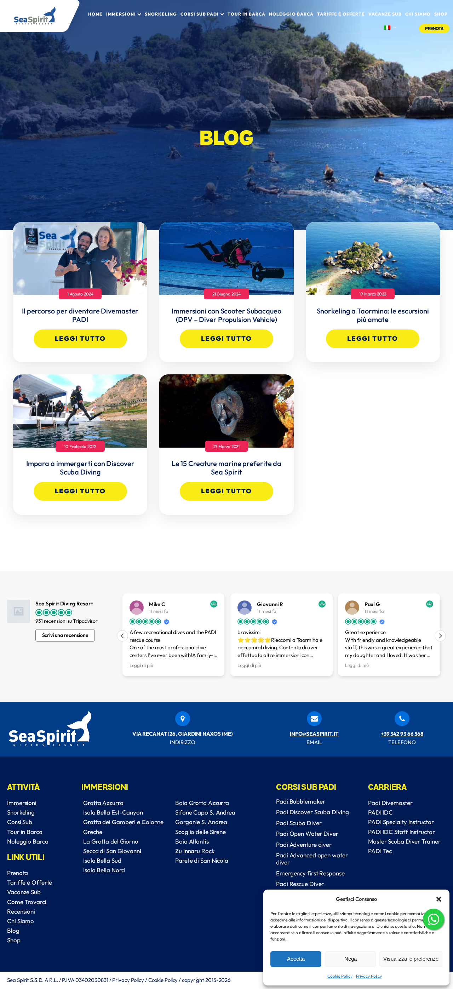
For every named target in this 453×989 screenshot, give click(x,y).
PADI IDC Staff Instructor (401, 831)
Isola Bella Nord (104, 870)
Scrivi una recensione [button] (65, 635)
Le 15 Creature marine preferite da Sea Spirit (227, 467)
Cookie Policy (339, 976)
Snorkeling (161, 14)
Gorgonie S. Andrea (201, 822)
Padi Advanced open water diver (312, 858)
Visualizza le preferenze (410, 959)
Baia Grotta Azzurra (202, 802)
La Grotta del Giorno (110, 841)
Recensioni (21, 911)
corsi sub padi (199, 14)
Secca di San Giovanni (112, 851)
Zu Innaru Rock (194, 851)
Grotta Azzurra (103, 802)
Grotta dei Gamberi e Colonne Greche (123, 826)
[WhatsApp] (433, 920)
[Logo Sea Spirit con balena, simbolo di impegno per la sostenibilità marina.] (39, 16)
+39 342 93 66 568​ (402, 733)
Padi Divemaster (390, 802)
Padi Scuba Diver (298, 823)
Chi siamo (418, 14)
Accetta (296, 959)
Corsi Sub (19, 822)
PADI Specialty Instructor (401, 822)
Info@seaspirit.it (314, 733)
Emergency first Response (310, 873)
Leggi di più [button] (141, 665)
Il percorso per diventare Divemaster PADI (80, 315)
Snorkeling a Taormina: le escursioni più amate (373, 315)
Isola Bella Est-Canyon (113, 812)
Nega (350, 959)
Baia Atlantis (192, 841)
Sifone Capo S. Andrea (205, 812)
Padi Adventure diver (304, 844)
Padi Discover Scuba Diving (312, 812)
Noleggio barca (291, 14)
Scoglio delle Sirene (200, 831)
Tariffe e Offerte (341, 14)
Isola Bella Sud (102, 860)
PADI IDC (380, 812)
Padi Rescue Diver (300, 883)
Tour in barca (246, 14)
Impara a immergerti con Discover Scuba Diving (80, 467)
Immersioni (121, 14)
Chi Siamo (20, 921)
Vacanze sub (385, 14)
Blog (13, 930)
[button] (438, 899)
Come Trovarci (26, 901)
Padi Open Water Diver (307, 833)
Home (95, 14)
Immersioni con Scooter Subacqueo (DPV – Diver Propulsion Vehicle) (226, 315)
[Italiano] (390, 28)
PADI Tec (380, 851)
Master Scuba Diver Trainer (404, 841)
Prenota (434, 28)
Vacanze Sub (24, 892)
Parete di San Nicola (201, 860)
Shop (441, 14)
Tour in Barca (24, 831)
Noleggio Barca (27, 841)
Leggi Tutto (80, 338)
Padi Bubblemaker (300, 801)
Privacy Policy (369, 976)
